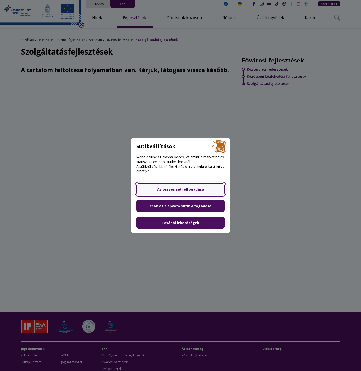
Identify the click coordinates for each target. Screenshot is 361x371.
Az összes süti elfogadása (180, 189)
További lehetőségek (180, 222)
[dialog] (180, 185)
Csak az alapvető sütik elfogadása (180, 206)
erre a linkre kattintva (205, 166)
